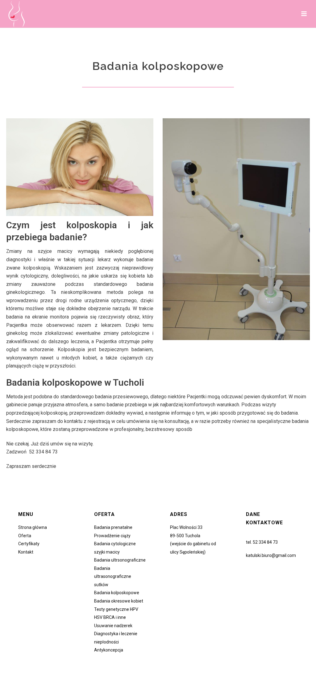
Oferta (24, 535)
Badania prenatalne (113, 527)
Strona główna (32, 527)
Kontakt (25, 552)
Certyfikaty (29, 543)
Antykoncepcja (108, 649)
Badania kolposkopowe (116, 592)
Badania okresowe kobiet (118, 601)
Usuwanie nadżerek (113, 625)
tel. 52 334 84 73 (262, 542)
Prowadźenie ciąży (112, 535)
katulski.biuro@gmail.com (271, 555)
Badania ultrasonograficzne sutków (112, 576)
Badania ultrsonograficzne (120, 560)
